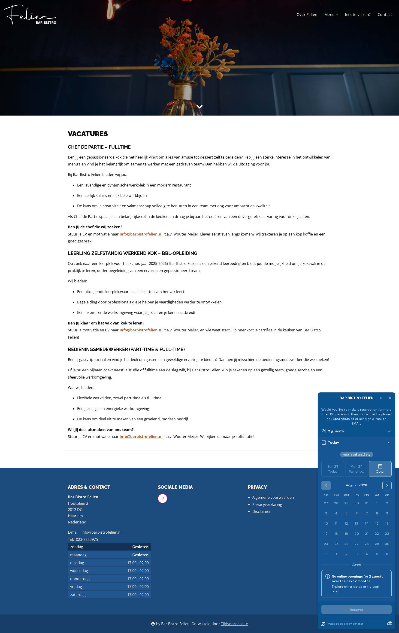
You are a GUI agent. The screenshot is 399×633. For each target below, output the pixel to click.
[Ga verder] (199, 106)
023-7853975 (87, 539)
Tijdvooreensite (234, 623)
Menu (330, 14)
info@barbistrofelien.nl (101, 532)
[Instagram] (162, 498)
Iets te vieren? (358, 14)
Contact (385, 14)
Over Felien (307, 14)
